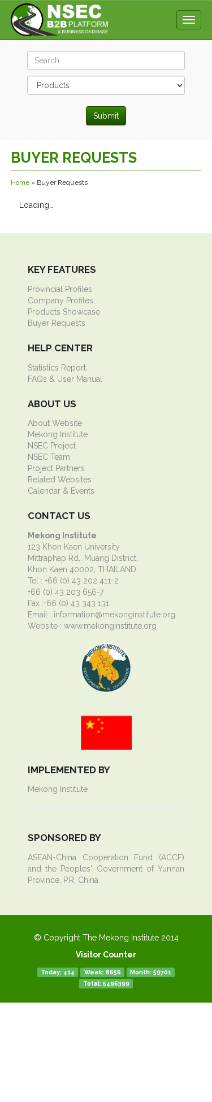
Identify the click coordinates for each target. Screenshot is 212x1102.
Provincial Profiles (60, 289)
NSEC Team (49, 456)
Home (20, 182)
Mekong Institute (58, 434)
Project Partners (56, 468)
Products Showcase (64, 311)
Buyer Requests (56, 323)
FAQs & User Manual (65, 379)
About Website (55, 423)
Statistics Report (57, 367)
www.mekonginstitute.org (110, 625)
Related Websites (60, 479)
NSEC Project (52, 445)
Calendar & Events (61, 490)
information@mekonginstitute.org (114, 614)
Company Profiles (60, 300)
